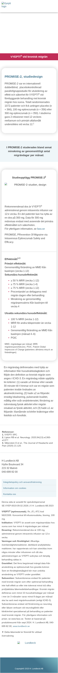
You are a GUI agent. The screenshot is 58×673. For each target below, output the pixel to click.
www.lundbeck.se (21, 626)
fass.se (41, 228)
